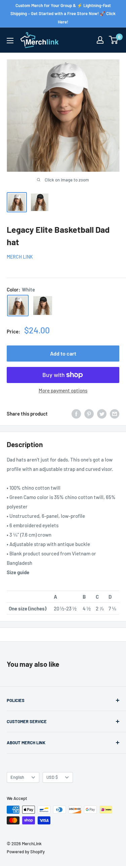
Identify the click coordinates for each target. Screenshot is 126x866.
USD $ (52, 777)
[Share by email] (114, 414)
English (17, 777)
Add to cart (63, 353)
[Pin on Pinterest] (89, 414)
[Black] (42, 305)
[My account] (100, 40)
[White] (18, 305)
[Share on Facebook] (76, 414)
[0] (114, 40)
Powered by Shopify (26, 851)
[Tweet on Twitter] (102, 414)
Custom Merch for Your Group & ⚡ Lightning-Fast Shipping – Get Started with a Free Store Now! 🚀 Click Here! (63, 13)
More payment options (63, 390)
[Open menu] (10, 40)
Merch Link (20, 257)
